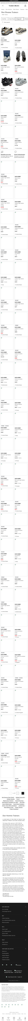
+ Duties (5, 282)
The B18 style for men (8, 896)
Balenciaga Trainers (8, 801)
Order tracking (5, 918)
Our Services (5, 906)
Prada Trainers (19, 807)
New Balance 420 (8, 807)
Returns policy (5, 922)
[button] (25, 6)
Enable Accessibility (14, 0)
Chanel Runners (19, 801)
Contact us (4, 944)
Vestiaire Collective (8, 948)
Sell (3, 926)
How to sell (4, 929)
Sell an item (5, 933)
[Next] (17, 793)
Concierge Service (6, 911)
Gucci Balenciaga (7, 804)
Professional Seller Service (8, 935)
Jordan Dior (21, 806)
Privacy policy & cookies (13, 980)
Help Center (5, 942)
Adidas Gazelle (11, 799)
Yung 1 (18, 799)
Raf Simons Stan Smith (8, 797)
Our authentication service (8, 920)
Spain (22, 1013)
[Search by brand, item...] (2, 5)
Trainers (22, 9)
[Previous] (10, 793)
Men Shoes (16, 9)
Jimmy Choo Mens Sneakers (9, 806)
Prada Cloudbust (14, 809)
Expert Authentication (19, 154)
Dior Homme (9, 9)
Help (3, 940)
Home (2, 9)
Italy (25, 1013)
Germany (19, 1013)
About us (4, 951)
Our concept (5, 909)
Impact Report (5, 955)
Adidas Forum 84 (20, 797)
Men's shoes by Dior (7, 852)
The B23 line (6, 893)
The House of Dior (6, 823)
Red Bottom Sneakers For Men (10, 802)
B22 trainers (6, 895)
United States (14, 1013)
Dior (10, 889)
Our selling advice (6, 931)
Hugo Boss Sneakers (18, 804)
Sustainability (5, 953)
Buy (3, 915)
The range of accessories (8, 878)
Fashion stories (6, 959)
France (3, 1013)
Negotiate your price (6, 154)
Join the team (5, 957)
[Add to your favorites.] (12, 40)
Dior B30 (22, 802)
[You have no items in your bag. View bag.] (25, 6)
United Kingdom (8, 1013)
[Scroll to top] (23, 793)
